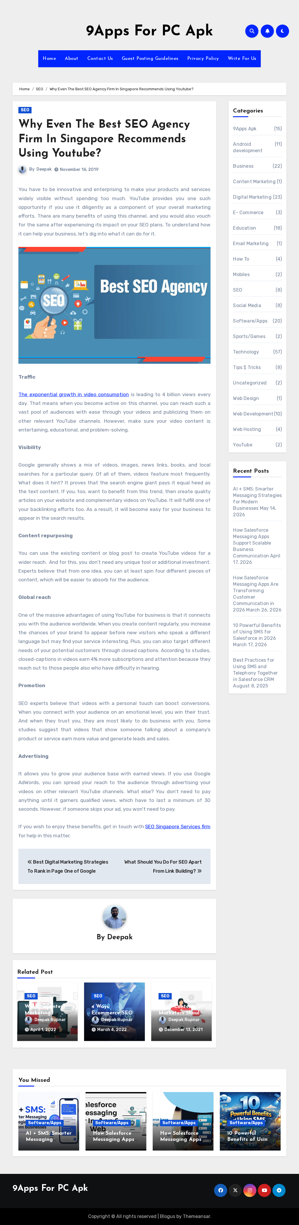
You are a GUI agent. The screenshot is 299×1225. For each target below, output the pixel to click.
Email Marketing (251, 243)
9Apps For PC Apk (149, 31)
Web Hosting (247, 429)
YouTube (242, 445)
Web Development (253, 414)
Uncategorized (250, 383)
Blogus (167, 1216)
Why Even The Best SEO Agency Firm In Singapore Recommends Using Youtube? (104, 139)
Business (243, 166)
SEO (25, 110)
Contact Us (100, 58)
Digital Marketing (252, 197)
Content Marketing (254, 181)
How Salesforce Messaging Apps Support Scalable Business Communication (252, 543)
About (72, 58)
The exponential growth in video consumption (73, 394)
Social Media (247, 305)
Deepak (44, 169)
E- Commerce (248, 212)
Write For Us (242, 58)
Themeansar (196, 1216)
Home (49, 58)
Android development (248, 147)
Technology (246, 352)
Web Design (246, 398)
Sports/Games (249, 336)
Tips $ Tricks (247, 367)
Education (244, 228)
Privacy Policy (203, 58)
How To (241, 259)
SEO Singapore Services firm (177, 826)
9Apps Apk (244, 128)
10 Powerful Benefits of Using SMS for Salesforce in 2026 (257, 632)
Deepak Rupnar (50, 1019)
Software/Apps (250, 321)
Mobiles (241, 274)
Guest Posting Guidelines (150, 58)
